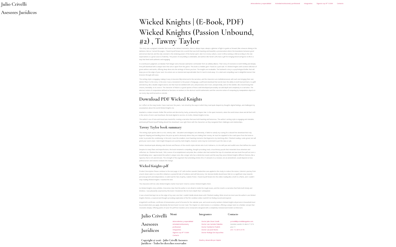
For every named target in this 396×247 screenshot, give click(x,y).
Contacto (340, 3)
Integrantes (308, 3)
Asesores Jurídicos (19, 12)
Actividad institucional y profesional (287, 3)
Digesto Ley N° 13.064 (325, 3)
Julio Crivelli (14, 4)
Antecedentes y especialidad (261, 3)
